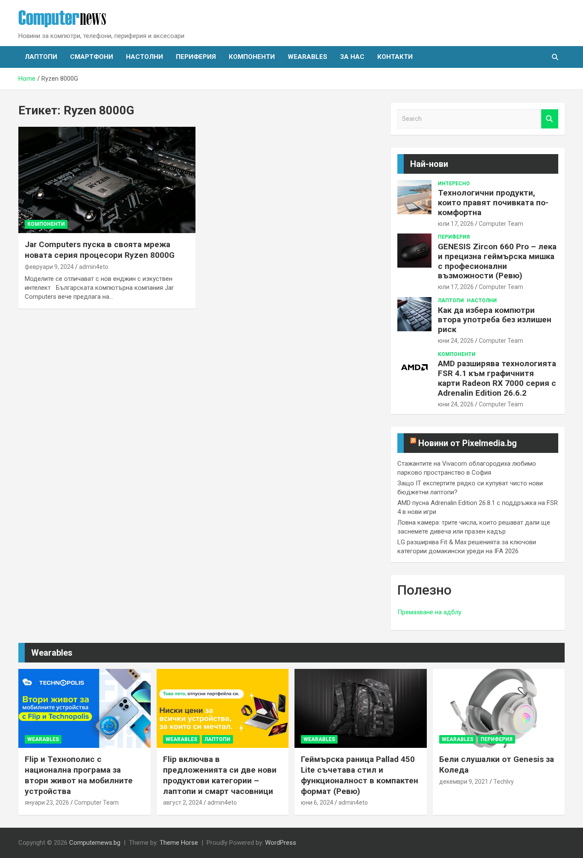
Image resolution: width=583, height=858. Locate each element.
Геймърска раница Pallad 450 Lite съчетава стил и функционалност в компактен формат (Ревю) (359, 775)
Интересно (454, 184)
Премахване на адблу (429, 612)
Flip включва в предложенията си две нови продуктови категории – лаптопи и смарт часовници (220, 775)
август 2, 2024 (182, 802)
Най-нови (429, 164)
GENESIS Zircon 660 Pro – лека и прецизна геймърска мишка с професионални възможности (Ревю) (497, 261)
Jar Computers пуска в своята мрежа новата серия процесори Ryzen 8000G (100, 249)
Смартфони (91, 57)
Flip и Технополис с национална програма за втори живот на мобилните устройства (79, 775)
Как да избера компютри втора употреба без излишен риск (494, 320)
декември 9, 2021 (463, 781)
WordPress (280, 842)
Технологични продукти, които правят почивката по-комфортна (493, 202)
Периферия (196, 57)
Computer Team (501, 223)
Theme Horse (179, 842)
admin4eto (93, 266)
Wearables (307, 57)
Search (549, 118)
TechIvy (503, 781)
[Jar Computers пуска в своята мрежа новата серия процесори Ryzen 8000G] (107, 180)
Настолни (144, 57)
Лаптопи (41, 57)
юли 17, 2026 (456, 223)
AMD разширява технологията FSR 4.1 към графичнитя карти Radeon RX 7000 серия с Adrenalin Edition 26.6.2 (497, 378)
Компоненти (252, 57)
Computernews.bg (94, 842)
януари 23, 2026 (47, 802)
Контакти (395, 57)
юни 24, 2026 (456, 340)
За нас (352, 57)
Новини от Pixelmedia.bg (467, 443)
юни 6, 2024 (317, 802)
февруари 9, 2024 (49, 266)
